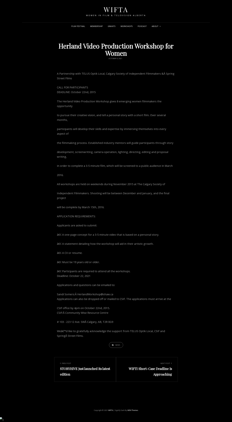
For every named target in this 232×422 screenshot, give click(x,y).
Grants (112, 26)
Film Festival (78, 26)
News (117, 345)
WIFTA (116, 9)
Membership (96, 26)
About (155, 26)
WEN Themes (132, 410)
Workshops (127, 26)
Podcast (142, 26)
